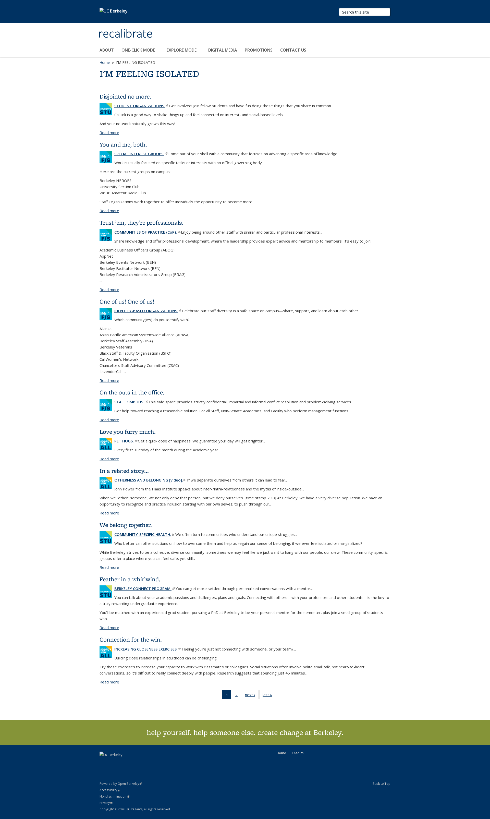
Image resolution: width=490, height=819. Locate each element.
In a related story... (124, 471)
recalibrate (125, 34)
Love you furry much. (128, 432)
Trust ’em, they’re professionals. (141, 222)
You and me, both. (123, 144)
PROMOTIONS (259, 50)
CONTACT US (293, 50)
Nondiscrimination (114, 796)
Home (105, 62)
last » (269, 696)
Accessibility (110, 790)
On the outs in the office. (132, 392)
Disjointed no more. (125, 96)
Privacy (106, 803)
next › (252, 696)
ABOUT (107, 50)
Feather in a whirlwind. (130, 579)
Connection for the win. (131, 639)
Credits (297, 753)
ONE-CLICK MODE (138, 50)
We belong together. (126, 525)
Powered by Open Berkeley (121, 783)
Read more (109, 132)
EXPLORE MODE (182, 50)
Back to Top (381, 783)
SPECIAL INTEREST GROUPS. (140, 153)
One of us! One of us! (127, 301)
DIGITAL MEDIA (222, 50)
